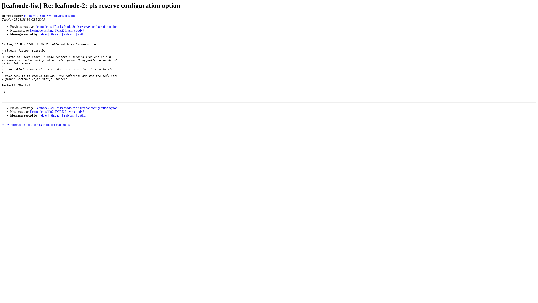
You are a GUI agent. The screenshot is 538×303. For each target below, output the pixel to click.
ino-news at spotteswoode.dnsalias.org (49, 15)
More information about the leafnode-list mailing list (36, 124)
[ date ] (44, 34)
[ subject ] (68, 34)
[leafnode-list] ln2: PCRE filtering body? (57, 30)
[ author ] (82, 34)
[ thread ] (55, 34)
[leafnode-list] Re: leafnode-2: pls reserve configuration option (76, 26)
